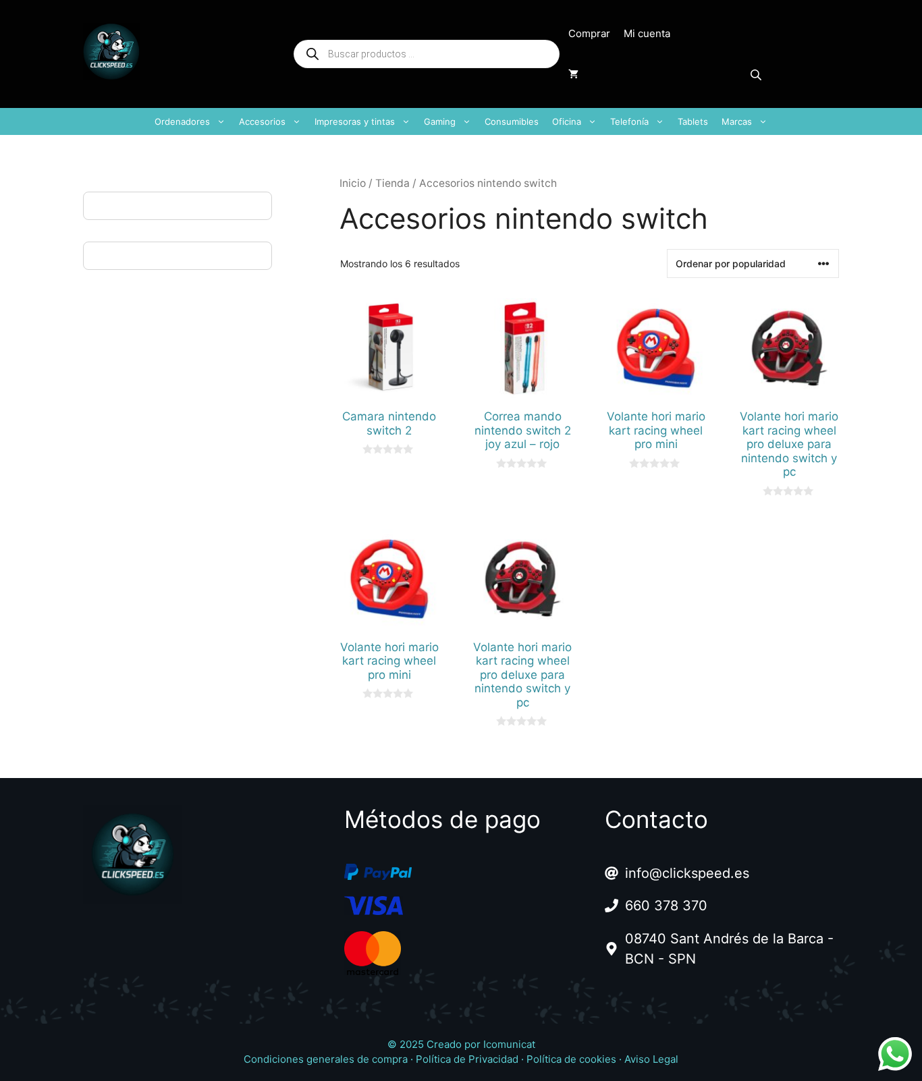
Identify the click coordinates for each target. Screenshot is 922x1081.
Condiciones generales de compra (326, 1059)
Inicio (353, 183)
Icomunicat (509, 1044)
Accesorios (262, 121)
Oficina (566, 121)
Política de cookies (571, 1059)
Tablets (693, 121)
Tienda (392, 183)
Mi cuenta (647, 33)
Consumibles (512, 121)
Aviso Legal (651, 1059)
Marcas (737, 121)
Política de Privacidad (467, 1059)
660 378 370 (666, 905)
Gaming (440, 121)
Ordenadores (182, 121)
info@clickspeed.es (687, 873)
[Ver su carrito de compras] (573, 74)
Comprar (589, 33)
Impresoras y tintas (355, 121)
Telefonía (629, 121)
